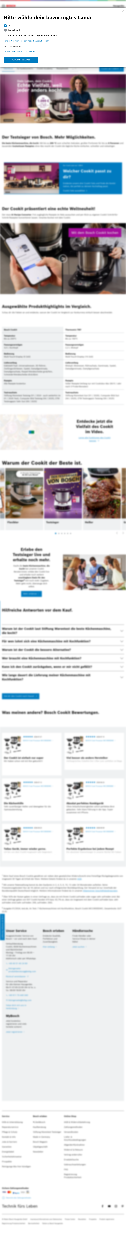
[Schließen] (123, 10)
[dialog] (63, 618)
